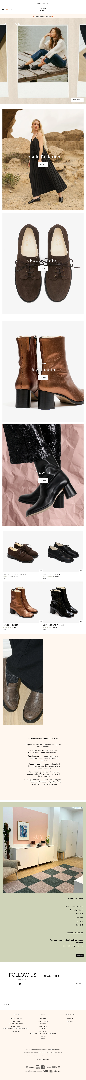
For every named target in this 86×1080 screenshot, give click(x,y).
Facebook (70, 1019)
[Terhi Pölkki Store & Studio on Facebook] (25, 984)
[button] (7, 576)
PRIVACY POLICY (16, 1026)
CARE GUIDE (42, 1031)
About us (43, 1019)
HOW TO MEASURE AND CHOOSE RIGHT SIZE (16, 1028)
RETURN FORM (16, 1021)
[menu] (9, 9)
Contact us (16, 1031)
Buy (41, 571)
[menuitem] (8, 9)
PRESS (43, 1038)
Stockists (43, 1023)
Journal (43, 1028)
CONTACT (80, 955)
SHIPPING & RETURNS (16, 1019)
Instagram (6, 1005)
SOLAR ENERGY (43, 1026)
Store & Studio (43, 1021)
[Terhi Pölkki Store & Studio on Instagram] (20, 984)
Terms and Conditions (16, 1023)
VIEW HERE (76, 100)
